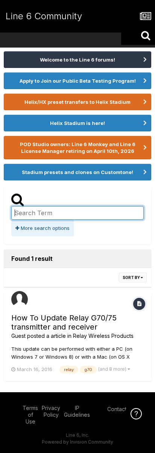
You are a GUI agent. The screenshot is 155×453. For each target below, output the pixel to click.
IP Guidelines (77, 411)
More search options (44, 228)
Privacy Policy (51, 411)
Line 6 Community (44, 16)
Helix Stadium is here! (77, 123)
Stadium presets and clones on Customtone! (77, 172)
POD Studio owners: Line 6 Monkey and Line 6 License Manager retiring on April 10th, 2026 (77, 147)
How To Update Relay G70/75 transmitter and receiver (64, 322)
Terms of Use (30, 415)
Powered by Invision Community (77, 442)
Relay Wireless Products (103, 336)
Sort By (132, 277)
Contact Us (120, 409)
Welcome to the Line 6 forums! (77, 60)
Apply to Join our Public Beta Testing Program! (78, 81)
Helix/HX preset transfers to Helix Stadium (77, 102)
